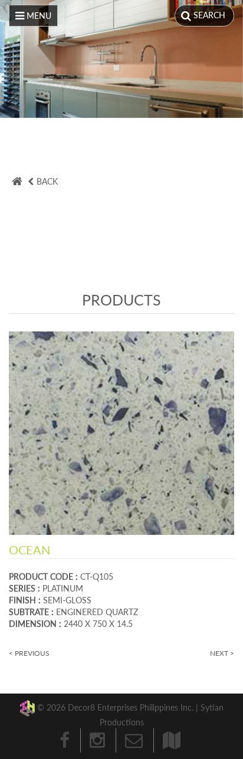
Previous (17, 60)
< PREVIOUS (29, 653)
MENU (37, 16)
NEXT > (222, 653)
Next (225, 60)
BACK (47, 181)
